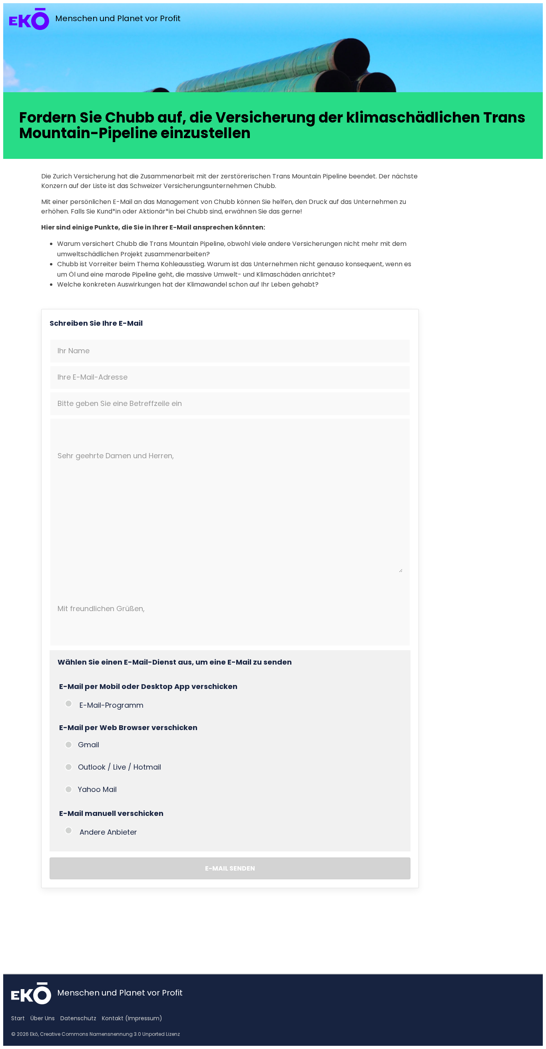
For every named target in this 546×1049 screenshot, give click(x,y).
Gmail (88, 745)
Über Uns (42, 1018)
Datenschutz (78, 1018)
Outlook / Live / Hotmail (119, 767)
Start (18, 1018)
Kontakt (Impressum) (132, 1018)
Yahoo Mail (97, 789)
